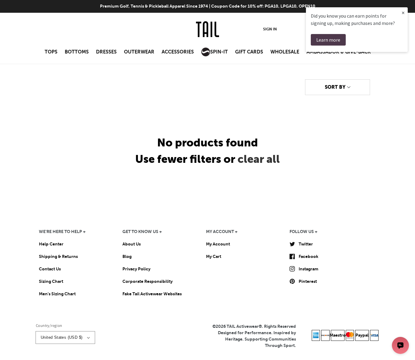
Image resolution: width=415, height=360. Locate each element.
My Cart (213, 256)
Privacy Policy (136, 269)
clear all (259, 159)
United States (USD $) (61, 337)
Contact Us (50, 269)
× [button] (403, 12)
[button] (51, 54)
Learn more (328, 40)
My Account (218, 244)
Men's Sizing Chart (57, 294)
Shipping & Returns (58, 256)
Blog (127, 256)
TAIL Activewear (243, 326)
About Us (131, 244)
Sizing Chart (51, 281)
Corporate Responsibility (147, 281)
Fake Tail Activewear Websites (152, 294)
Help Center (51, 244)
